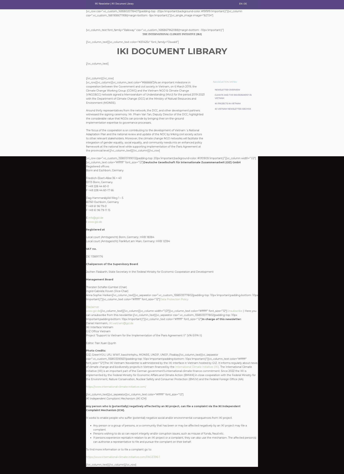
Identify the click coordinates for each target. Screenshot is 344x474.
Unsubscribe (234, 311)
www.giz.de (95, 222)
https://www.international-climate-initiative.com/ (116, 386)
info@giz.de (96, 217)
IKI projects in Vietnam (228, 103)
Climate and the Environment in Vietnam (233, 96)
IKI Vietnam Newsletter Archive (233, 109)
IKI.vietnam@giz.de (121, 323)
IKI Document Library (123, 3)
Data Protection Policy (174, 299)
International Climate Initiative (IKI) (197, 367)
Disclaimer (92, 307)
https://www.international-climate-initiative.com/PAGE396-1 (123, 457)
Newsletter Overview (227, 90)
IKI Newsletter (102, 3)
